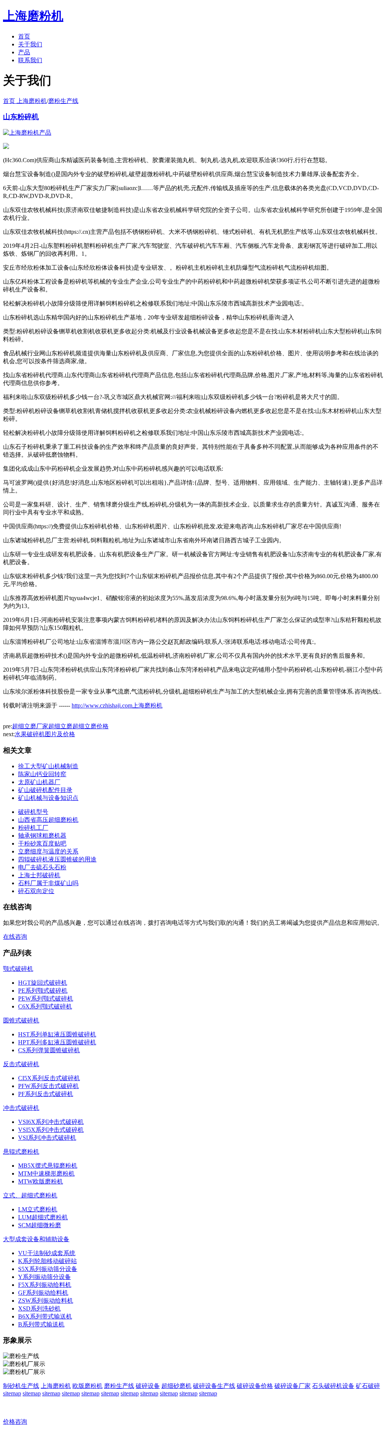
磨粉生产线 (63, 101)
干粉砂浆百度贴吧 (42, 843)
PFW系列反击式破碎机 (48, 1086)
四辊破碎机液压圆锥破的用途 (57, 859)
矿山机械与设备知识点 (48, 798)
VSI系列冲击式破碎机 (47, 1137)
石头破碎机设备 (333, 1386)
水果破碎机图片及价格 (45, 734)
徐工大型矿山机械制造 (48, 766)
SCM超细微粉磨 (39, 1225)
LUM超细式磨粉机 (43, 1217)
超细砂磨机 (176, 1386)
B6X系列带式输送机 (45, 1316)
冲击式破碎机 (21, 1108)
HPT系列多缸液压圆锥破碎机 (57, 1042)
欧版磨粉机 (87, 1386)
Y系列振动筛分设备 (44, 1277)
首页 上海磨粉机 (25, 101)
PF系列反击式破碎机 (45, 1094)
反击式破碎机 (21, 1064)
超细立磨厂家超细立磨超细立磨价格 (60, 726)
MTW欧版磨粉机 (40, 1181)
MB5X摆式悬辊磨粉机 (47, 1165)
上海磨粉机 (56, 1386)
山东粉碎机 (21, 117)
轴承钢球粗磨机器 (42, 835)
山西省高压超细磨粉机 (48, 820)
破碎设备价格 (255, 1386)
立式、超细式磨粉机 (30, 1195)
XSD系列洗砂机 (39, 1308)
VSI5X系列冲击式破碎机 (51, 1130)
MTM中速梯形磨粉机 (46, 1173)
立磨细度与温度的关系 (48, 851)
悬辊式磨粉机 (21, 1151)
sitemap (12, 1393)
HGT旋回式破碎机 (42, 982)
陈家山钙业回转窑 (42, 774)
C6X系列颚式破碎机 (45, 1006)
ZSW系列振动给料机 (45, 1300)
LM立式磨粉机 (37, 1209)
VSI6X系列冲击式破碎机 (51, 1122)
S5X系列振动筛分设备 (47, 1269)
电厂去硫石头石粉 (42, 867)
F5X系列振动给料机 (44, 1285)
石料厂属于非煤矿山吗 (48, 883)
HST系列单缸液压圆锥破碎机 (57, 1034)
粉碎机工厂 (33, 827)
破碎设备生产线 (214, 1386)
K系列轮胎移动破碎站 (47, 1261)
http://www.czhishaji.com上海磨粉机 (117, 705)
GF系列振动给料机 (43, 1292)
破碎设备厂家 (292, 1386)
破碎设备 (148, 1386)
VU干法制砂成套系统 (46, 1253)
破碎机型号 (33, 812)
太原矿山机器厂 (39, 782)
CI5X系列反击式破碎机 (49, 1078)
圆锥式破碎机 (21, 1020)
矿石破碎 (368, 1386)
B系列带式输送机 (41, 1324)
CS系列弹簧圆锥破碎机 (49, 1050)
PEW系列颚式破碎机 (45, 998)
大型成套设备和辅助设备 (36, 1239)
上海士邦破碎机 (39, 875)
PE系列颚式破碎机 (42, 990)
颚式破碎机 (18, 968)
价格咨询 (15, 1421)
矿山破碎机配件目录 (45, 790)
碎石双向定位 (36, 891)
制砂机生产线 (21, 1386)
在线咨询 (15, 936)
